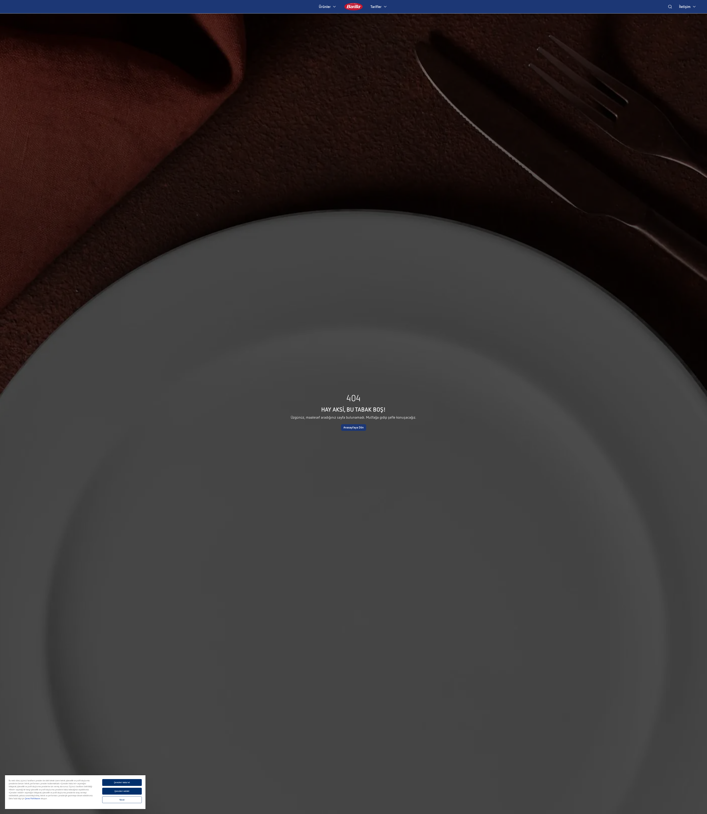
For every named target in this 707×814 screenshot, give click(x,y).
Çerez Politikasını (32, 798)
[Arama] (670, 6)
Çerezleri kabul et (122, 782)
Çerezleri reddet (122, 791)
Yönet (122, 800)
